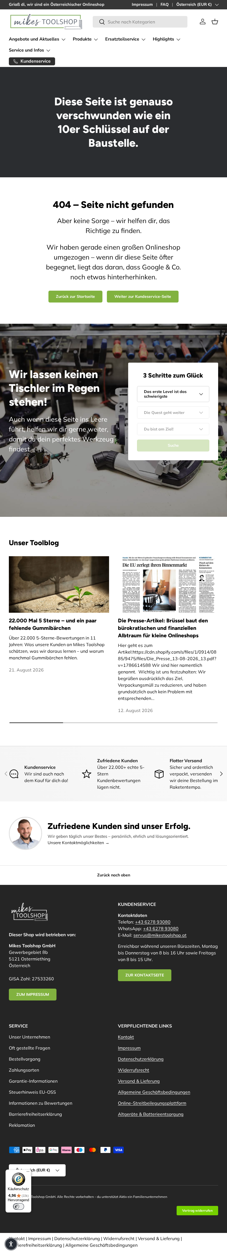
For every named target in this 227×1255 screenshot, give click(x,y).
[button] (215, 21)
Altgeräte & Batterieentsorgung (151, 1114)
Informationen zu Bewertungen (40, 1103)
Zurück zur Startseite (75, 296)
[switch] (18, 1206)
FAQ (165, 4)
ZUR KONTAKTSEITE (144, 975)
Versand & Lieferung (139, 1081)
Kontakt (126, 1037)
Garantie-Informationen (33, 1081)
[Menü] (28, 1173)
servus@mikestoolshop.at (160, 935)
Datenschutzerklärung (141, 1059)
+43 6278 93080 (153, 922)
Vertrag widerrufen (197, 1210)
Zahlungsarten (24, 1070)
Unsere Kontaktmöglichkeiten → (78, 842)
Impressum (142, 4)
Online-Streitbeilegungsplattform (152, 1103)
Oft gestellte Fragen (29, 1048)
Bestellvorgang (24, 1059)
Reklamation (22, 1125)
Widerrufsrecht (133, 1070)
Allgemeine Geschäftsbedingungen (154, 1092)
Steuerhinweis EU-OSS (32, 1092)
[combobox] (140, 22)
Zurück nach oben (113, 875)
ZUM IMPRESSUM (32, 994)
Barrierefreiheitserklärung (35, 1114)
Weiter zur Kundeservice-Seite (142, 296)
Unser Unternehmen (29, 1037)
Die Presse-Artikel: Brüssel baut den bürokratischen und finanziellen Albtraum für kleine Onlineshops (163, 628)
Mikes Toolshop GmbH (38, 1197)
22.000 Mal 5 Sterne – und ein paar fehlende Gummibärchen (53, 624)
